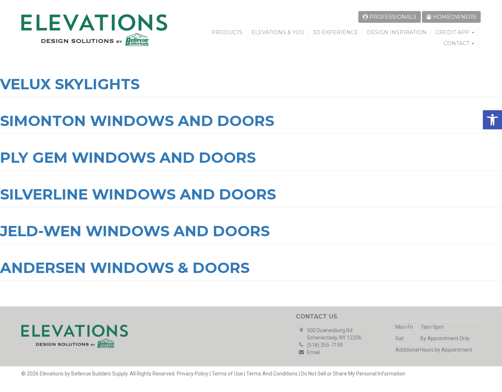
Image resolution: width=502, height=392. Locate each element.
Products (227, 32)
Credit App (453, 32)
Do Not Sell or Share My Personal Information (353, 374)
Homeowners (453, 17)
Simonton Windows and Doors (137, 121)
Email (313, 352)
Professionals (392, 17)
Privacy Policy (192, 374)
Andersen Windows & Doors (125, 268)
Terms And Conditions (272, 374)
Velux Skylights (70, 84)
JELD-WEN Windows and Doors (135, 231)
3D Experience (335, 32)
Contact (457, 43)
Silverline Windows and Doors (138, 194)
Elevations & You (277, 32)
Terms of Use (227, 374)
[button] (492, 119)
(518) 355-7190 (325, 345)
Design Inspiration (397, 32)
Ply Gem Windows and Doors (128, 157)
